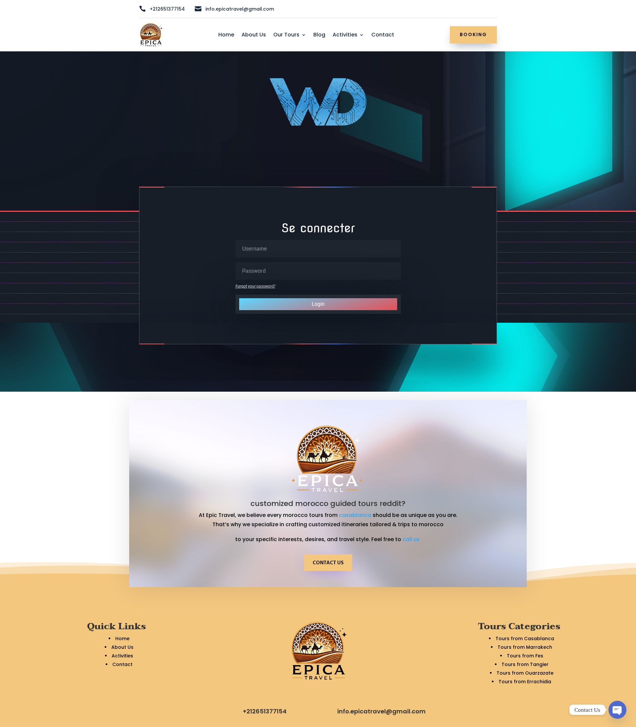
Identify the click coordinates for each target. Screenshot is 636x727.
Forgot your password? (255, 286)
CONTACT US (328, 563)
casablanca (355, 515)
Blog (319, 35)
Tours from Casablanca (525, 638)
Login (318, 304)
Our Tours (286, 35)
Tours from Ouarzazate (525, 673)
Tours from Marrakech (525, 647)
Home (226, 35)
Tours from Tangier (525, 664)
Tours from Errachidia (525, 681)
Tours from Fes (525, 655)
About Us (253, 35)
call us (411, 539)
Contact (382, 35)
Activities (345, 35)
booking (473, 34)
